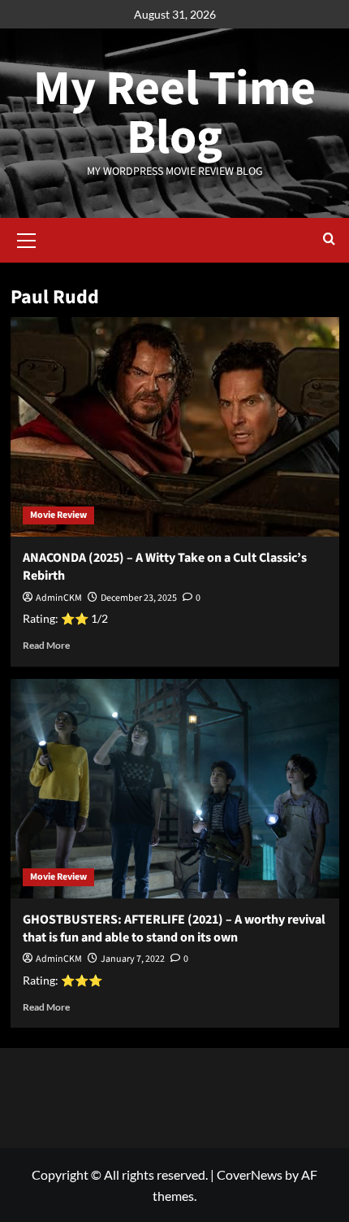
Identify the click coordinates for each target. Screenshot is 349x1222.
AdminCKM (59, 598)
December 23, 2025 (139, 598)
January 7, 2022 (133, 959)
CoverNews (249, 1174)
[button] (27, 238)
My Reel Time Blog (174, 113)
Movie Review (58, 515)
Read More (46, 645)
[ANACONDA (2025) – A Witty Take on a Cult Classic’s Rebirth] (175, 427)
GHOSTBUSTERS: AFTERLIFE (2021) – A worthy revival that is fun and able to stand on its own (174, 928)
